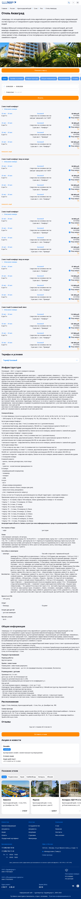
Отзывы (75, 78)
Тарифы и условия (16, 78)
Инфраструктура (32, 78)
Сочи (35, 8)
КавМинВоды (31, 777)
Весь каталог (59, 835)
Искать (40, 98)
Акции (4, 832)
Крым (22, 777)
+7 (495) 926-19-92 (8, 848)
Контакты (58, 832)
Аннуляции (32, 832)
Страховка (32, 835)
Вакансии (58, 829)
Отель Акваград (51, 8)
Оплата (4, 835)
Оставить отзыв (40, 734)
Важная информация (9, 826)
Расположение (64, 78)
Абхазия (50, 777)
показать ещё (7, 152)
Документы (5, 829)
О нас (57, 826)
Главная (4, 8)
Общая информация (48, 78)
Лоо (41, 8)
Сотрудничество (34, 826)
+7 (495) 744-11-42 (8, 851)
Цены (5, 78)
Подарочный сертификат (10, 838)
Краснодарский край (24, 8)
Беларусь (41, 777)
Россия (12, 8)
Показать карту (40, 70)
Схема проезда (47, 855)
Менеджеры (33, 838)
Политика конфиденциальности (60, 896)
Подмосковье (13, 777)
